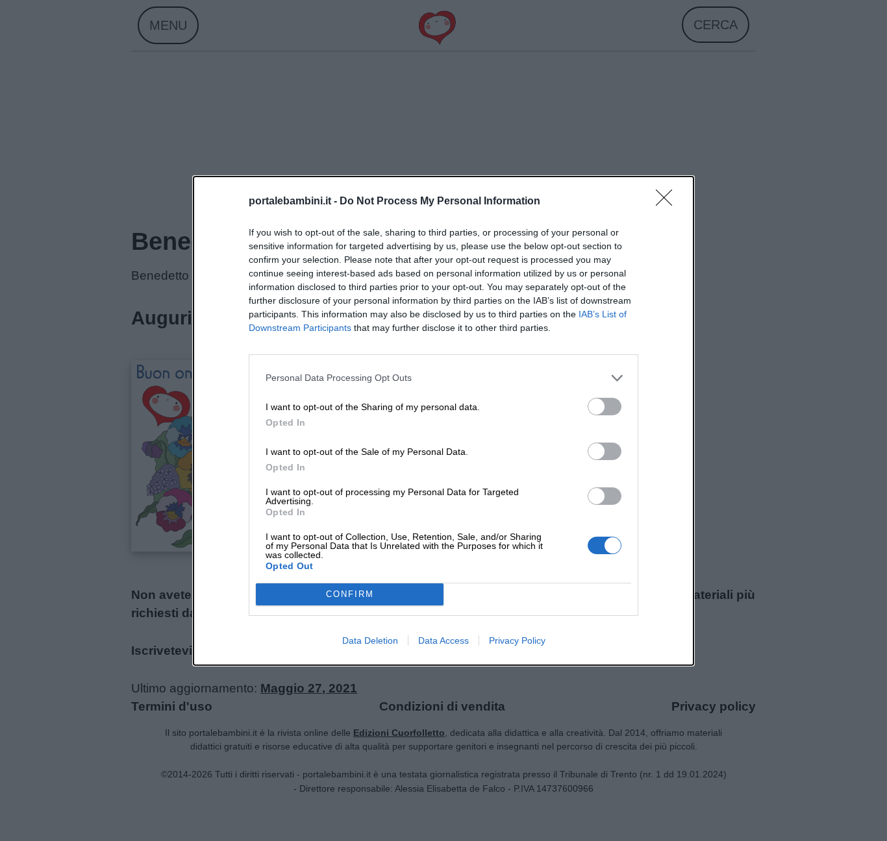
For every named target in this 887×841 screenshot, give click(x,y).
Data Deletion (370, 640)
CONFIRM (350, 594)
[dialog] (443, 421)
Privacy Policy (517, 640)
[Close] (668, 201)
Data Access (443, 640)
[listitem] (443, 378)
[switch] (604, 406)
